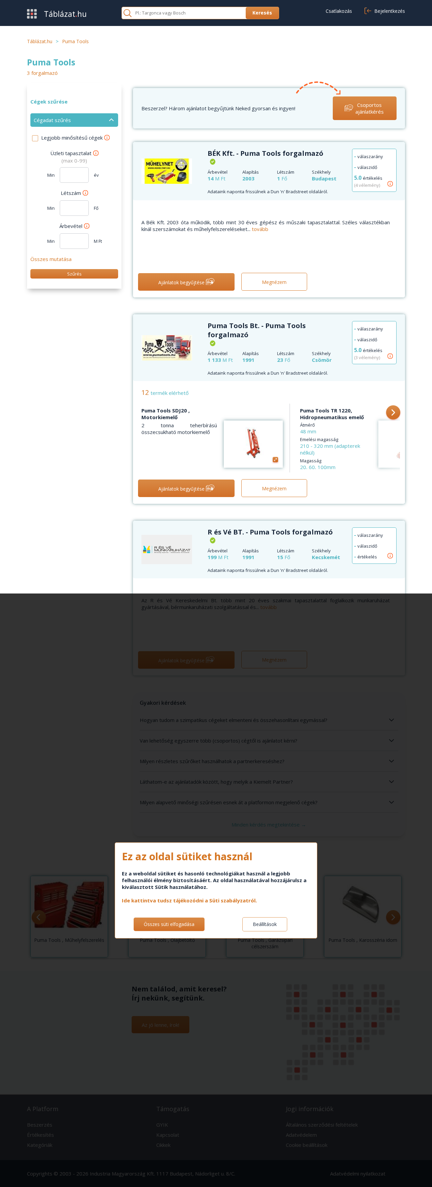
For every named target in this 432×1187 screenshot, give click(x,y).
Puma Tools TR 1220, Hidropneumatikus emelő (332, 414)
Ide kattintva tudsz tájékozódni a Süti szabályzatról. (189, 900)
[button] (393, 413)
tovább (260, 229)
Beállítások (265, 924)
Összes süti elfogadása (169, 924)
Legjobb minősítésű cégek (72, 137)
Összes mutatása (51, 259)
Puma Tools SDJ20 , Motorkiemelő (165, 414)
